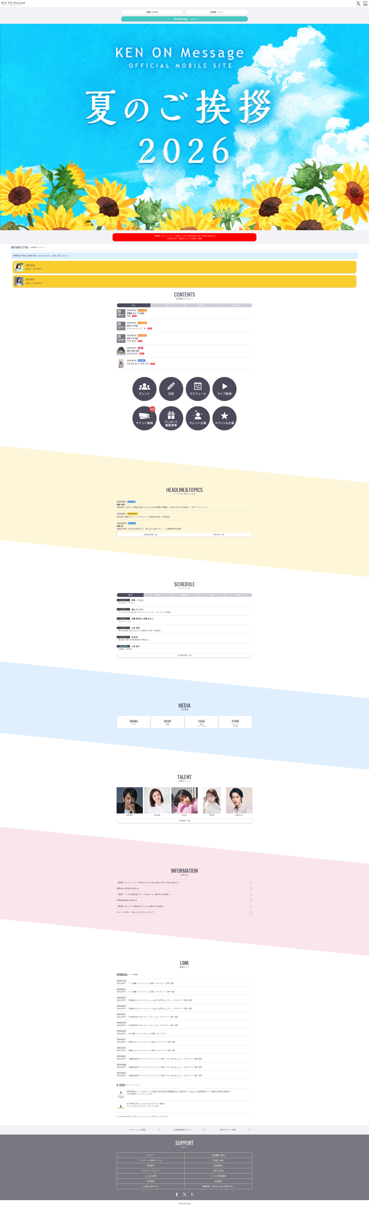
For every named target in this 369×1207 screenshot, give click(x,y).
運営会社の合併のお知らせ (128, 888)
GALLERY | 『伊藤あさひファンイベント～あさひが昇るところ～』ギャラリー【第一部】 (155, 1007)
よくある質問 (150, 1176)
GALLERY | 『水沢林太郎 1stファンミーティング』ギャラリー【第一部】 (148, 1023)
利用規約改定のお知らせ (127, 900)
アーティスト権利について (150, 1160)
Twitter (358, 3)
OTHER (235, 723)
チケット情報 (155, 420)
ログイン (150, 1155)
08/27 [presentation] (184, 595)
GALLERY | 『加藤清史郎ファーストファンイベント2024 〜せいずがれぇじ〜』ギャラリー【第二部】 (160, 1065)
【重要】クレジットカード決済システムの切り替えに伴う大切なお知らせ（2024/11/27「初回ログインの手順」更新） (184, 237)
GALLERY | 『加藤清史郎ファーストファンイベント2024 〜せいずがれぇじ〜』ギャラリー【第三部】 (160, 1057)
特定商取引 (218, 1166)
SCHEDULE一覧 (184, 655)
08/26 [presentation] (157, 595)
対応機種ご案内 (218, 1155)
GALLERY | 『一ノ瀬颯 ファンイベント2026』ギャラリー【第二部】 (146, 981)
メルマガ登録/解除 (218, 1176)
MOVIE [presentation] (201, 305)
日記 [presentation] (168, 305)
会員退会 (218, 1181)
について (182, 1130)
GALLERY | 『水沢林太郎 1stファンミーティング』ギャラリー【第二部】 (148, 1015)
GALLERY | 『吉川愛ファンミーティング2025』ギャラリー (142, 1032)
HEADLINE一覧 (150, 535)
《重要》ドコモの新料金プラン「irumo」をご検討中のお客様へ (143, 894)
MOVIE (167, 722)
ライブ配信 (224, 389)
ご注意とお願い (218, 1160)
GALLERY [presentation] (235, 305)
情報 (137, 1130)
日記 (171, 389)
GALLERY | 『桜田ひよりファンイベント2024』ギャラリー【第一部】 (146, 1049)
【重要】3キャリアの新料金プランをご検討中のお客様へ (141, 906)
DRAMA (134, 722)
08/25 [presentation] (130, 595)
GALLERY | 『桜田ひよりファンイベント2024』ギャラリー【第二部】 (146, 1040)
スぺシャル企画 (224, 418)
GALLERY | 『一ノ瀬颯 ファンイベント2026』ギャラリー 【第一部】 (146, 990)
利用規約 (150, 1166)
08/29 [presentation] (238, 595)
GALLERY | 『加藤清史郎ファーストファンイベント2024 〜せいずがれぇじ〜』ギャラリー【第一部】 (160, 1074)
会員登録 (150, 1181)
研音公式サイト (192, 1194)
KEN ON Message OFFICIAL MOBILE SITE (13, 3)
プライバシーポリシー (150, 1171)
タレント (144, 389)
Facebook (177, 1194)
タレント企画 (198, 418)
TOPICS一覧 (218, 535)
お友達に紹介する (150, 1186)
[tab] (134, 305)
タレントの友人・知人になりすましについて (135, 912)
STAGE (201, 723)
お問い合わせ (218, 1171)
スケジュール (198, 389)
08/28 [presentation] (211, 595)
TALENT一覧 (184, 821)
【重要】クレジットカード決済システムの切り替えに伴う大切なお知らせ (148, 882)
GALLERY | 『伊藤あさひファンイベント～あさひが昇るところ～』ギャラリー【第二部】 (155, 998)
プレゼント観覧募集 (171, 418)
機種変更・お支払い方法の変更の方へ (218, 1186)
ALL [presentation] (133, 305)
